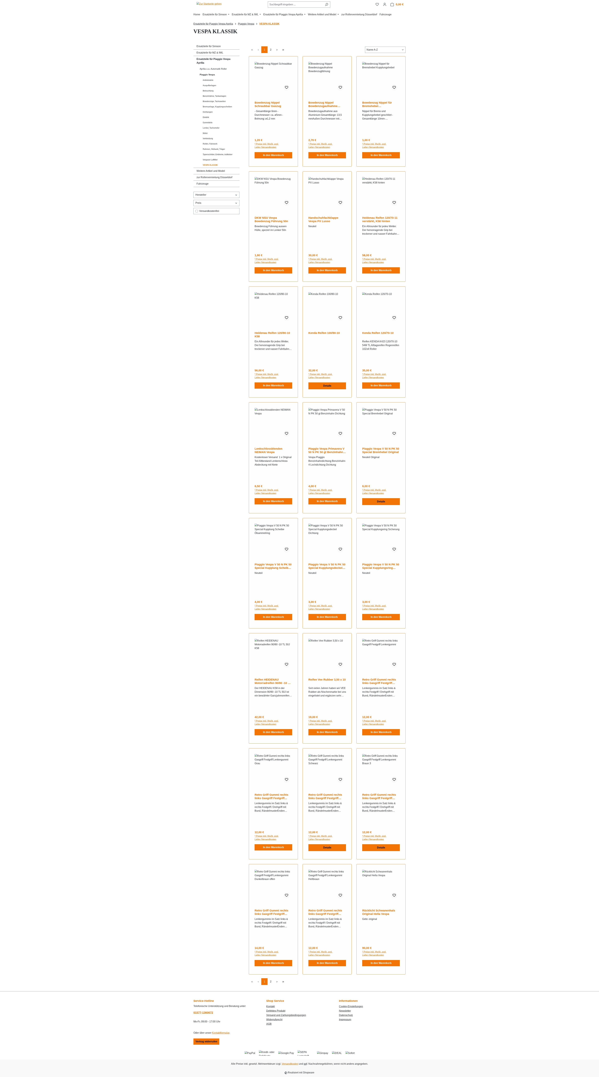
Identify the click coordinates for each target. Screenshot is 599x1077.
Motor (205, 133)
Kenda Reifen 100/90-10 (324, 333)
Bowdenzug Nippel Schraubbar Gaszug (268, 104)
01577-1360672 (203, 1012)
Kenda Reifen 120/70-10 (378, 333)
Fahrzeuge (203, 183)
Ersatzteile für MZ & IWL (210, 52)
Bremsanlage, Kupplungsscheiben (217, 107)
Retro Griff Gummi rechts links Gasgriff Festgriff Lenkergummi (379, 681)
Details (327, 385)
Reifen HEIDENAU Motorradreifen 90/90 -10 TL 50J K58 (273, 681)
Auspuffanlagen (209, 85)
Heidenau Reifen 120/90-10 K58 (272, 334)
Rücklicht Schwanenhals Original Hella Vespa (378, 912)
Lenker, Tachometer (211, 128)
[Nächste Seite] (277, 49)
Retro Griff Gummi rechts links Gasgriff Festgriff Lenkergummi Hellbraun (325, 912)
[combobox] (295, 4)
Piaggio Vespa (207, 74)
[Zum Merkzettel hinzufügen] (286, 87)
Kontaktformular (220, 1032)
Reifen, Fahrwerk (210, 144)
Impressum (345, 1019)
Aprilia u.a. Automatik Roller (213, 69)
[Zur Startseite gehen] (209, 4)
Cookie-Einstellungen (351, 1006)
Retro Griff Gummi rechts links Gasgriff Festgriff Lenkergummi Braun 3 (379, 796)
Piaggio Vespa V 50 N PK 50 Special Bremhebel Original (380, 450)
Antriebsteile (208, 80)
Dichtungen (208, 112)
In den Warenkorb (273, 155)
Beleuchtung (208, 91)
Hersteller (200, 194)
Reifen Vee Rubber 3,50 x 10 (327, 679)
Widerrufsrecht (274, 1019)
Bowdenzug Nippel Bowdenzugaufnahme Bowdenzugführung (322, 104)
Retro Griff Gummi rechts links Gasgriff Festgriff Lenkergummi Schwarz (325, 796)
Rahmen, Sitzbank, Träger (214, 149)
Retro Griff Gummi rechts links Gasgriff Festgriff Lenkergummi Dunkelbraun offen (273, 912)
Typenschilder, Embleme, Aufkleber (217, 154)
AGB (269, 1024)
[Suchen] (326, 4)
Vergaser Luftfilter (210, 160)
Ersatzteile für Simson (209, 46)
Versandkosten (290, 1063)
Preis (198, 203)
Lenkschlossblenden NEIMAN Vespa (268, 450)
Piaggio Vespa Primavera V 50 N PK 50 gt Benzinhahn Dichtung (326, 450)
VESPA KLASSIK (210, 165)
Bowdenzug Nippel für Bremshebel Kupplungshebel (377, 104)
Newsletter (345, 1010)
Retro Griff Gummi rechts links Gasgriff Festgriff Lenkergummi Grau (271, 796)
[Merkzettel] (377, 4)
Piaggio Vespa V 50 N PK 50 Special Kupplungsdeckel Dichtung (326, 566)
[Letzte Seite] (283, 49)
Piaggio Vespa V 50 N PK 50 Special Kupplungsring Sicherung (380, 566)
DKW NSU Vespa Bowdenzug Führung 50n (271, 219)
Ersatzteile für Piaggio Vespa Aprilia (213, 61)
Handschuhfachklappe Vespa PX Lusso (323, 219)
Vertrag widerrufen (206, 1041)
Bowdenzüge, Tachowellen (214, 101)
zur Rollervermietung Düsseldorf (214, 177)
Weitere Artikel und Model (211, 171)
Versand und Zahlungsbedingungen (286, 1015)
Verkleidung (208, 138)
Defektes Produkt (275, 1010)
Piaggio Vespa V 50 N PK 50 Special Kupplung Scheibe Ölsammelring (273, 566)
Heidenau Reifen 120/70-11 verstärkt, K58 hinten (379, 219)
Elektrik (206, 117)
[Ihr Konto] (384, 4)
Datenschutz (346, 1015)
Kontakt (270, 1006)
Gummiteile (207, 123)
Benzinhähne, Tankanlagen (214, 96)
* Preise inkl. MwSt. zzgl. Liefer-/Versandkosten (267, 145)
